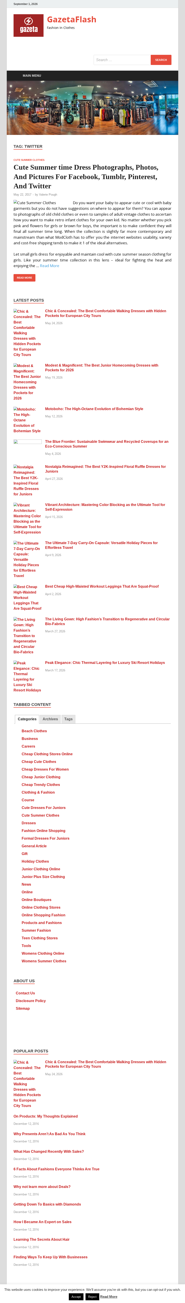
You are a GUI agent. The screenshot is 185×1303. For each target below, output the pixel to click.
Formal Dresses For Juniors (45, 838)
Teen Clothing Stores (40, 938)
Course (28, 800)
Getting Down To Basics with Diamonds (47, 1204)
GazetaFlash (72, 19)
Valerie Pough (48, 194)
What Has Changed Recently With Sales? (49, 1151)
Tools (26, 946)
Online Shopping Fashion (43, 915)
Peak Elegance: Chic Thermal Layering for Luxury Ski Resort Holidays (105, 663)
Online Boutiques (36, 900)
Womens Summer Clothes (44, 961)
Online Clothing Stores (41, 907)
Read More (49, 265)
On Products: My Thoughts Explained (46, 1116)
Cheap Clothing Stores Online (47, 754)
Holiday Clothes (35, 861)
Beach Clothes (34, 731)
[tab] (27, 719)
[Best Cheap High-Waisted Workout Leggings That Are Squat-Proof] (28, 587)
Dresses (29, 823)
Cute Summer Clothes (29, 160)
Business (30, 739)
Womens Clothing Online (43, 953)
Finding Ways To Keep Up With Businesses (51, 1257)
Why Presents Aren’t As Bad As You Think (50, 1134)
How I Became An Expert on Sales (43, 1222)
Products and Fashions (42, 923)
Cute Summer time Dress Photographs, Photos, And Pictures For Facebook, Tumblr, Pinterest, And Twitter (86, 176)
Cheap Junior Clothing (41, 777)
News (26, 884)
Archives (50, 719)
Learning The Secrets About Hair (41, 1239)
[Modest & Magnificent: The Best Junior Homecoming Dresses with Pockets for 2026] (28, 366)
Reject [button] (92, 1296)
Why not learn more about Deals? (42, 1187)
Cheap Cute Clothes (39, 762)
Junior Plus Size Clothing (43, 877)
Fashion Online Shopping (43, 831)
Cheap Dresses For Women (45, 769)
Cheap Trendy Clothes (41, 785)
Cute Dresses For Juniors (44, 808)
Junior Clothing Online (41, 869)
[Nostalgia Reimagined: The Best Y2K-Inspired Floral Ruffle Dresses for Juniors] (28, 467)
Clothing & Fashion (38, 792)
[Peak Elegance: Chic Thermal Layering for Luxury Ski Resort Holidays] (28, 663)
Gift (25, 854)
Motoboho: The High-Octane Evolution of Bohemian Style (94, 409)
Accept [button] (76, 1296)
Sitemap (23, 1008)
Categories (27, 719)
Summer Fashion (36, 930)
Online (27, 892)
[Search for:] (132, 60)
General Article (34, 846)
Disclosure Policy (31, 1001)
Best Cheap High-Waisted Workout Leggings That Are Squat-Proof (102, 586)
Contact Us (25, 993)
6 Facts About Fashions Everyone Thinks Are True (56, 1169)
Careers (28, 746)
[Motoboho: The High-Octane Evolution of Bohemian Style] (28, 409)
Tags (68, 719)
